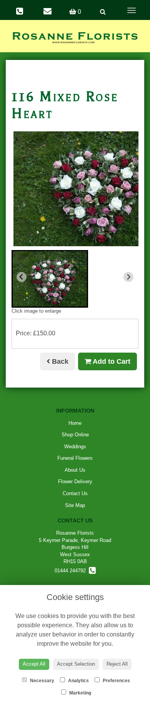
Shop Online (75, 435)
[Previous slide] (22, 277)
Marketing (79, 693)
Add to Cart (110, 361)
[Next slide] (128, 277)
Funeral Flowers (75, 458)
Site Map (75, 505)
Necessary (41, 680)
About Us (75, 470)
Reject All (117, 664)
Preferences (116, 680)
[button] (50, 279)
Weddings (75, 446)
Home (75, 423)
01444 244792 (72, 570)
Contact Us (75, 493)
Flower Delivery (75, 481)
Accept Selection (76, 664)
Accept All (34, 664)
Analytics (78, 680)
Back (59, 361)
